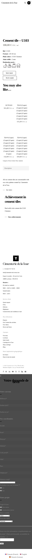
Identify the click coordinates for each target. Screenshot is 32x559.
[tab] (16, 168)
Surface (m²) (4, 405)
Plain (17, 160)
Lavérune (5, 338)
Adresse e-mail (5, 479)
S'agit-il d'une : (4, 504)
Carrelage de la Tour (8, 342)
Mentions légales (7, 367)
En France (5, 354)
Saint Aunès (6, 340)
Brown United (11, 160)
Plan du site (20, 365)
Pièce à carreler (4, 513)
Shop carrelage (7, 344)
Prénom (3, 439)
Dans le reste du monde (9, 357)
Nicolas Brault (20, 367)
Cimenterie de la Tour (9, 3)
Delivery (5, 307)
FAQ (4, 304)
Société (2, 426)
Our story (5, 335)
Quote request (6, 302)
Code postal (4, 452)
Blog (4, 347)
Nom (2, 432)
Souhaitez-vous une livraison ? (10, 485)
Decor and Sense (7, 327)
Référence (3, 398)
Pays (1, 466)
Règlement (5, 309)
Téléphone (3, 473)
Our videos (6, 324)
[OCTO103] (9, 98)
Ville (2, 459)
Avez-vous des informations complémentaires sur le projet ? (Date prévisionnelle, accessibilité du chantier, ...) (15, 534)
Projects (5, 320)
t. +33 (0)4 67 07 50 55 (9, 269)
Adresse (3, 446)
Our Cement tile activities (9, 322)
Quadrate (21, 160)
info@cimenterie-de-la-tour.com (11, 272)
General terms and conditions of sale (12, 311)
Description (8, 168)
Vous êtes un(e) (5, 518)
